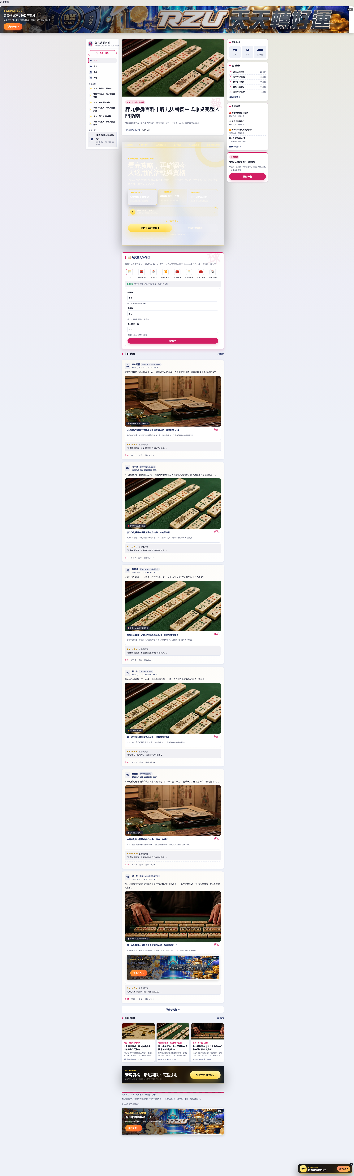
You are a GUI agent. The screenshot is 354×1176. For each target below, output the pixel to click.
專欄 (93, 78)
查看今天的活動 (205, 1074)
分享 (140, 455)
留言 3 (133, 558)
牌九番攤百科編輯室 (132, 130)
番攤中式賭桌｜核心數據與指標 (102, 95)
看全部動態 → (173, 1009)
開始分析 (247, 176)
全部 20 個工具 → (236, 146)
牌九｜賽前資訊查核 (100, 102)
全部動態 (220, 354)
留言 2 (133, 455)
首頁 (93, 60)
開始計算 (173, 341)
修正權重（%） (133, 324)
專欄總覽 (220, 1018)
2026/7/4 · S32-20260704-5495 (144, 572)
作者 (132, 1094)
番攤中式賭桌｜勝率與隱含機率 (102, 123)
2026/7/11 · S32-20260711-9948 (144, 675)
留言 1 (133, 999)
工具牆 (153, 1094)
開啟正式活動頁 (150, 228)
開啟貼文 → (149, 455)
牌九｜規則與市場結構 (101, 88)
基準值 (130, 292)
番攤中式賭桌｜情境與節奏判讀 (102, 109)
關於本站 (125, 1094)
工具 (93, 72)
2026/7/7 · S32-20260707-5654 (144, 777)
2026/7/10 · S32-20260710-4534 (145, 368)
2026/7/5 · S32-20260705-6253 (144, 879)
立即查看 (343, 1169)
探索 (93, 66)
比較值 (130, 308)
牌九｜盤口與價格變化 (101, 116)
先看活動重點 (196, 228)
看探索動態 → (234, 97)
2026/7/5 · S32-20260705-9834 (144, 470)
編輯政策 (139, 1094)
